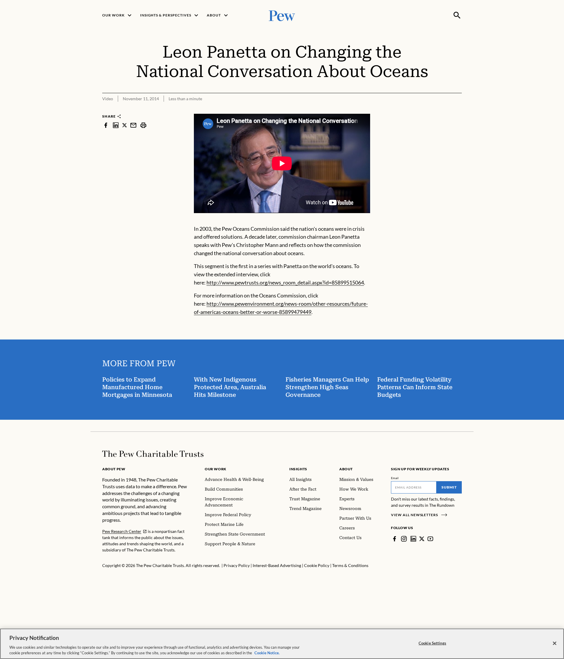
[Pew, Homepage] (282, 15)
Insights (298, 469)
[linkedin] (115, 125)
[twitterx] (124, 125)
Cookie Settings (432, 643)
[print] (143, 125)
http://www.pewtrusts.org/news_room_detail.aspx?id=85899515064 (285, 282)
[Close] (554, 643)
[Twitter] (421, 538)
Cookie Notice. (267, 652)
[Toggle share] (458, 110)
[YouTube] (430, 538)
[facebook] (105, 125)
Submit (449, 487)
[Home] (153, 454)
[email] (133, 125)
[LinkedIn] (413, 538)
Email (395, 477)
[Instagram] (403, 538)
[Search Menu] (457, 15)
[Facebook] (394, 538)
